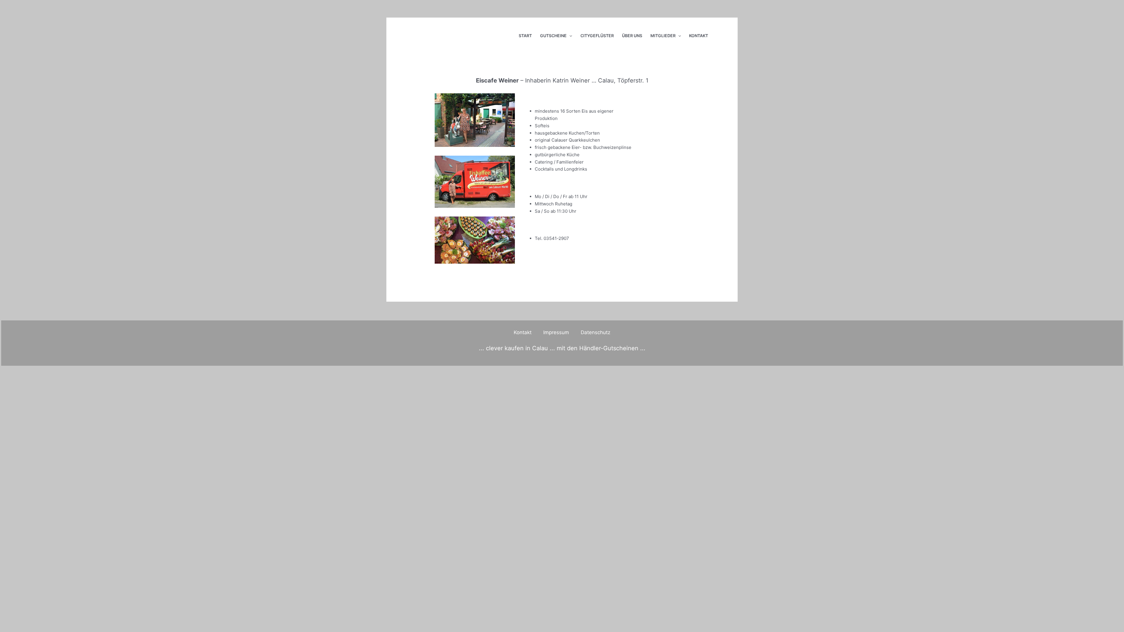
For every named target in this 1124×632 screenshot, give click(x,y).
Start (525, 35)
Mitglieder (663, 35)
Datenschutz (595, 332)
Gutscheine (553, 35)
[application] (569, 36)
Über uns (632, 35)
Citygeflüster (597, 35)
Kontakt (698, 35)
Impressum (556, 332)
